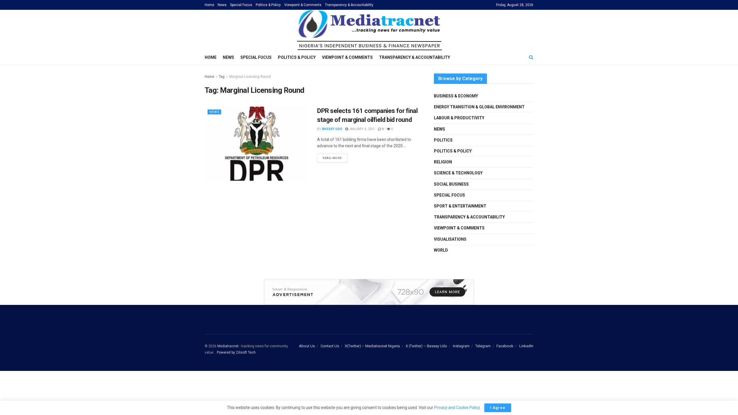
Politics (443, 140)
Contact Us (330, 346)
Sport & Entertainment (460, 206)
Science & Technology (458, 173)
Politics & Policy (268, 5)
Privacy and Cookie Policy (457, 407)
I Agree (497, 407)
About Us (307, 346)
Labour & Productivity (459, 118)
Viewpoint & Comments (302, 5)
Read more (332, 158)
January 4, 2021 (361, 129)
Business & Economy (456, 96)
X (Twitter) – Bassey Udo (426, 346)
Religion (443, 162)
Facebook (504, 346)
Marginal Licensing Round (250, 77)
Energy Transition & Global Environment (479, 107)
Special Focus (241, 5)
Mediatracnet (228, 346)
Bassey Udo (332, 129)
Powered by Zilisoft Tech (236, 352)
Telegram (483, 346)
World (441, 250)
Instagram (461, 346)
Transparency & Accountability (349, 5)
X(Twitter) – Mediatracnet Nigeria (372, 346)
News (222, 5)
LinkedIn (526, 346)
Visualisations (450, 239)
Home (209, 5)
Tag (222, 77)
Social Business (451, 184)
